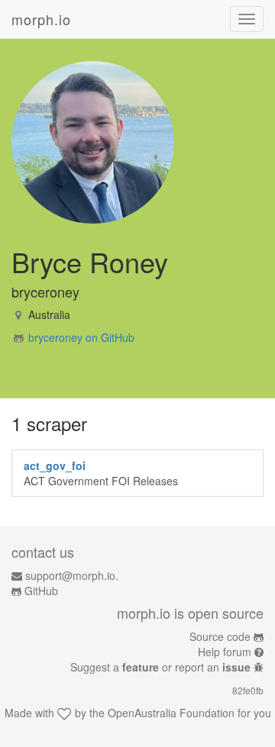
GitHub (41, 590)
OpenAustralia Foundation (171, 712)
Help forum (224, 651)
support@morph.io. (71, 575)
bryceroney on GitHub (81, 337)
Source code (220, 636)
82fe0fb (248, 690)
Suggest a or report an (160, 667)
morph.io (41, 19)
